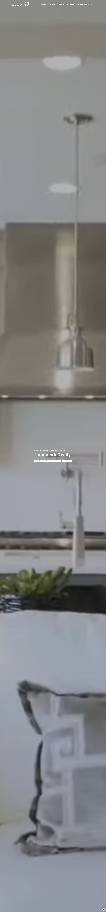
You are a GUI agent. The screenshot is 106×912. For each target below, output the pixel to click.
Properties (43, 4)
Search (67, 460)
